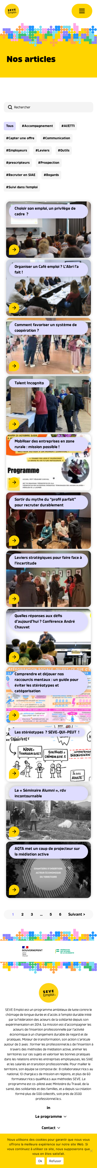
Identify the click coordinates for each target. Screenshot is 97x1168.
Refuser (55, 1161)
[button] (10, 126)
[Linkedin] (48, 1107)
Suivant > (76, 914)
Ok (40, 1161)
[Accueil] (12, 11)
